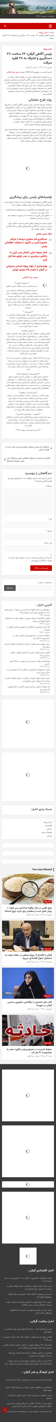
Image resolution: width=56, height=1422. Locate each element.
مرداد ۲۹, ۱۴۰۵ (46, 1056)
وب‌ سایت (48, 543)
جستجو (10, 588)
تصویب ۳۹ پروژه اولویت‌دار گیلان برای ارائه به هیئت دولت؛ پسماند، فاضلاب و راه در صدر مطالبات (29, 1304)
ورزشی (49, 835)
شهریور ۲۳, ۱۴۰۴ (45, 67)
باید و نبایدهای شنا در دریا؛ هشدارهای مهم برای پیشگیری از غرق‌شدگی (28, 1330)
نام (50, 519)
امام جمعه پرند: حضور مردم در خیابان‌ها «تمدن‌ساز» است (28, 1411)
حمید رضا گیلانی (31, 67)
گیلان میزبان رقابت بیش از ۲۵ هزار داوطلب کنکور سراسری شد (30, 654)
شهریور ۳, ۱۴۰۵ (46, 961)
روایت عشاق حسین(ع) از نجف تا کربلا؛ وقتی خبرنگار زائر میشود (29, 1397)
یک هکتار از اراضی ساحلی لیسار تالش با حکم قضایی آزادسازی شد (29, 688)
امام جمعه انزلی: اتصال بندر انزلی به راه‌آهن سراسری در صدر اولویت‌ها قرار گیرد (27, 256)
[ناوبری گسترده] (50, 26)
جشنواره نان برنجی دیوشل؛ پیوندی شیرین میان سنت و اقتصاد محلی (27, 448)
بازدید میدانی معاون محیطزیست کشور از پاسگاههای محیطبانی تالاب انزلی (31, 1312)
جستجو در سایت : (44, 582)
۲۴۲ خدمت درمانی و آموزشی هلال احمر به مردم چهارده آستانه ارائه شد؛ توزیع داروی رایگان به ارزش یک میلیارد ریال (28, 1362)
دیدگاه (48, 486)
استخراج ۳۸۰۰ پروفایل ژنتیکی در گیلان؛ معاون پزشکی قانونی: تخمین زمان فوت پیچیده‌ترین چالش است (27, 1346)
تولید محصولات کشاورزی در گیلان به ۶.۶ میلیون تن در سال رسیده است (28, 671)
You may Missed (42, 869)
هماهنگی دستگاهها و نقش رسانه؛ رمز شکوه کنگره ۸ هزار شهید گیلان (29, 1389)
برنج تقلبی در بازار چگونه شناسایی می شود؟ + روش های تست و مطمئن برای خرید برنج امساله (27, 611)
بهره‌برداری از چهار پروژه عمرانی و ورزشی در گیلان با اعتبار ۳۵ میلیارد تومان (26, 268)
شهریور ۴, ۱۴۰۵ (46, 914)
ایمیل (49, 531)
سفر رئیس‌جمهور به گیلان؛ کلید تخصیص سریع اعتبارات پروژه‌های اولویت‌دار (30, 1296)
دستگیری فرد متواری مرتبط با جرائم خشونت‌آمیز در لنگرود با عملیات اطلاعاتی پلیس (26, 242)
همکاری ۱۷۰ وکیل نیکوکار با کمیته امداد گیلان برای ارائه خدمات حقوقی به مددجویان (30, 1354)
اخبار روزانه (47, 49)
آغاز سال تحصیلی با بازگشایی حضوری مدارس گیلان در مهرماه (28, 628)
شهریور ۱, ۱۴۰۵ (46, 1009)
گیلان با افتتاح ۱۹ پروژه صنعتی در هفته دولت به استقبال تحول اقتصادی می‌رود (27, 620)
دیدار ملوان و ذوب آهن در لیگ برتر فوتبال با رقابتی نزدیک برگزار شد (27, 646)
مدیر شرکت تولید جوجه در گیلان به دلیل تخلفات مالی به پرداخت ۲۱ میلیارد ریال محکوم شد (27, 680)
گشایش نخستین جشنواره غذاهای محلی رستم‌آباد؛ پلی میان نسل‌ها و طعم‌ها (28, 460)
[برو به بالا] (4, 1410)
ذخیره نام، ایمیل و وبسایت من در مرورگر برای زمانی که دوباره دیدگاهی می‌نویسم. (30, 559)
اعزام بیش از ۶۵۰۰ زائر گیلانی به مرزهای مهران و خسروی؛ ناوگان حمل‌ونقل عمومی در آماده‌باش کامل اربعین (29, 1405)
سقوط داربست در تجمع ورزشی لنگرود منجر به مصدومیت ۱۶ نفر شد (31, 637)
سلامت (49, 829)
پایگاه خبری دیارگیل (44, 234)
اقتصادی (48, 825)
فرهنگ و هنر (46, 832)
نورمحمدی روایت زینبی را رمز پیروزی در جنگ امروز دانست (30, 663)
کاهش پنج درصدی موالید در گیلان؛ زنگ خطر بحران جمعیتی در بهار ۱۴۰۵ (27, 1338)
